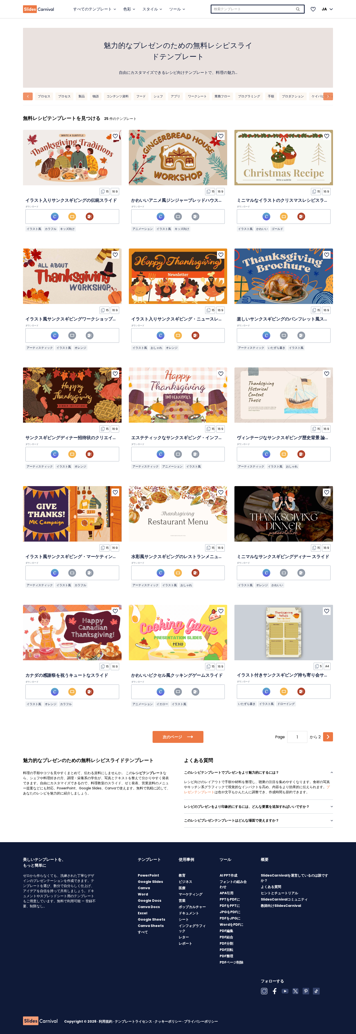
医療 (182, 888)
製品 (81, 96)
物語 (96, 96)
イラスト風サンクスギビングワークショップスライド (77, 319)
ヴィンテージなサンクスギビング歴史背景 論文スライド (292, 438)
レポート (185, 943)
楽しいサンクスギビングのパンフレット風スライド (287, 319)
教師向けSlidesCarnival (281, 905)
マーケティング (190, 894)
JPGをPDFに (230, 912)
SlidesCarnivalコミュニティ (284, 899)
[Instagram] (264, 991)
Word (143, 894)
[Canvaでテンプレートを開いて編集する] (55, 216)
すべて (143, 932)
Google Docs (149, 900)
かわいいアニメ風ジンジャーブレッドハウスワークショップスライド (198, 200)
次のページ (172, 737)
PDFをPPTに (230, 905)
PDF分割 (226, 943)
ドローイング (286, 704)
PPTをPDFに (230, 899)
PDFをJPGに (230, 918)
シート (184, 919)
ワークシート (197, 96)
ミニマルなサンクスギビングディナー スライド (283, 556)
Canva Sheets (151, 925)
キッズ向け (67, 229)
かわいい (262, 229)
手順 (271, 96)
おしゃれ (156, 348)
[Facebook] (274, 991)
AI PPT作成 (228, 875)
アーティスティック (40, 348)
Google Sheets (151, 919)
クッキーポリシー (168, 1021)
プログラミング (249, 96)
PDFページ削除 (231, 962)
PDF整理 (226, 956)
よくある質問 (271, 886)
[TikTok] (316, 991)
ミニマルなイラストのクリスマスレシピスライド (285, 200)
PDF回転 (226, 949)
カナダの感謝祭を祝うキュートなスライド (66, 675)
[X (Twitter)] (295, 991)
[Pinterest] (305, 991)
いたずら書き (276, 348)
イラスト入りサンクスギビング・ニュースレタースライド (188, 319)
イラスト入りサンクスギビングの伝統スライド (71, 200)
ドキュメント (189, 913)
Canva (144, 888)
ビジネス (185, 881)
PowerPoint (148, 875)
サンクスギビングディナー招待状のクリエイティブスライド (84, 438)
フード (141, 96)
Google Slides (150, 881)
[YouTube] (285, 991)
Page (280, 737)
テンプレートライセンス (134, 1021)
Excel (142, 913)
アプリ (175, 96)
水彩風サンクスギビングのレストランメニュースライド (185, 556)
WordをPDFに (231, 924)
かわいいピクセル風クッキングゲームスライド (177, 675)
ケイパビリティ (323, 96)
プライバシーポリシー (201, 1021)
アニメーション (142, 229)
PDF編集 (226, 930)
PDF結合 (226, 937)
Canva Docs (149, 906)
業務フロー (222, 96)
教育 (182, 875)
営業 (182, 900)
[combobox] (258, 9)
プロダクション (293, 96)
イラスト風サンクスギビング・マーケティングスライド (79, 556)
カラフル (50, 229)
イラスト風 (34, 229)
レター (184, 937)
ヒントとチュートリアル (279, 893)
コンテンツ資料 (118, 96)
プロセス (44, 96)
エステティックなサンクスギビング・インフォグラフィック (190, 438)
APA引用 (226, 893)
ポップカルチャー (192, 906)
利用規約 (106, 1021)
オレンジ (80, 348)
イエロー (162, 704)
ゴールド (277, 229)
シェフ (158, 96)
